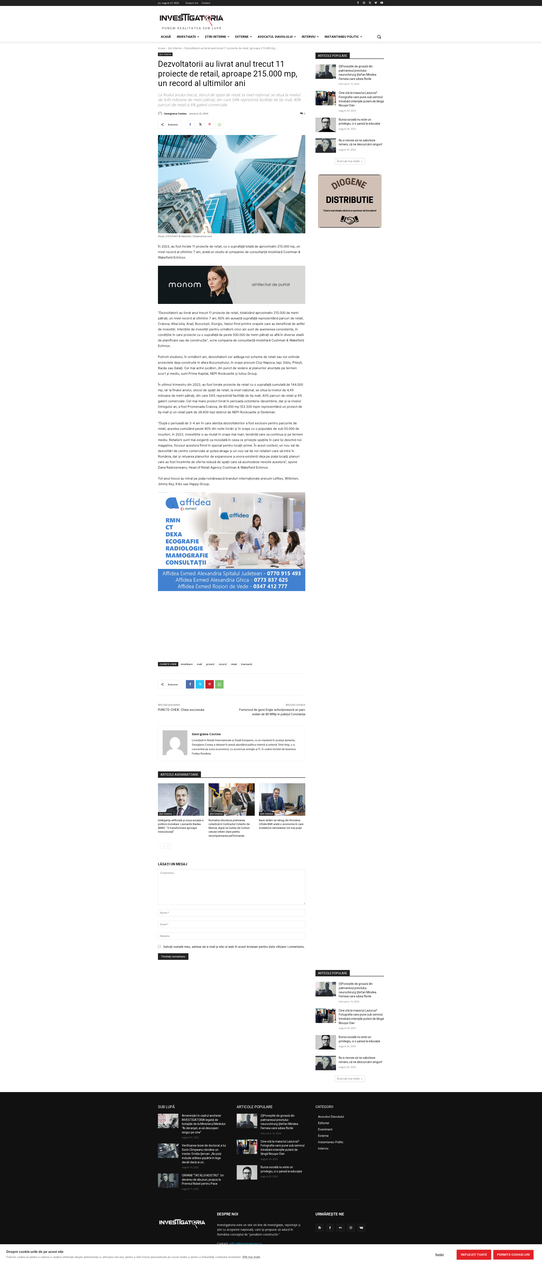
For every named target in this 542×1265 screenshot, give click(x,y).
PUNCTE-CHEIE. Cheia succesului (181, 710)
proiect (210, 664)
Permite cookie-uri (513, 1254)
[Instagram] (364, 3)
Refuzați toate (474, 1254)
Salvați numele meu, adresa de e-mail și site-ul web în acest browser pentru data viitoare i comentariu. (234, 946)
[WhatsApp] (219, 124)
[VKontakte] (361, 1228)
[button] (379, 37)
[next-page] (167, 846)
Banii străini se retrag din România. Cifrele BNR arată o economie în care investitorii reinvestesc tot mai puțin (281, 824)
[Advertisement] (231, 627)
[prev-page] (160, 846)
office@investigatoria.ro (245, 1243)
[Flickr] (340, 1228)
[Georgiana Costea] (160, 113)
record (223, 664)
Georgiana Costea (175, 113)
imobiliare (187, 664)
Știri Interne (175, 48)
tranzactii (246, 664)
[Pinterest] (209, 124)
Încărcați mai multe (348, 161)
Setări (439, 1254)
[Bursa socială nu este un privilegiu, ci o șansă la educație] (325, 125)
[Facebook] (358, 3)
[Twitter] (370, 3)
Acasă (161, 48)
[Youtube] (381, 3)
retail (234, 664)
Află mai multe (251, 1257)
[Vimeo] (375, 3)
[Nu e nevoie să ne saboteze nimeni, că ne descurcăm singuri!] (325, 145)
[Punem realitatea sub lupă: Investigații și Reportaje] (192, 19)
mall (199, 664)
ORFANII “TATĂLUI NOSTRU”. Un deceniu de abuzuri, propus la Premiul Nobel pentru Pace (203, 1179)
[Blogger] (319, 1228)
